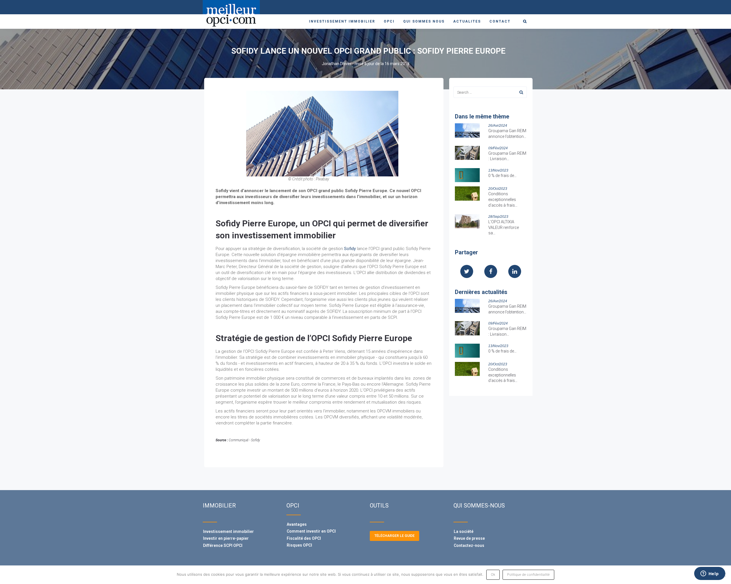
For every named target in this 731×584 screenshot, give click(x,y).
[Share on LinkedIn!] (514, 272)
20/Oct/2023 (497, 189)
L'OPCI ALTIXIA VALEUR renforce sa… (503, 227)
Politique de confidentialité (528, 574)
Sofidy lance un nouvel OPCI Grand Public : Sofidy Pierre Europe (368, 51)
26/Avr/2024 (497, 126)
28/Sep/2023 (498, 217)
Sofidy (350, 248)
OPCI (389, 21)
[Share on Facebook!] (490, 272)
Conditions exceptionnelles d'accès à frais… (502, 199)
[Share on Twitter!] (466, 272)
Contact (500, 21)
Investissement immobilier (342, 21)
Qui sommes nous (424, 21)
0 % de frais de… (502, 175)
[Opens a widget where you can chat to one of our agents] (709, 574)
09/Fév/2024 (498, 148)
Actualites (467, 21)
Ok (493, 574)
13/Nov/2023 (498, 170)
